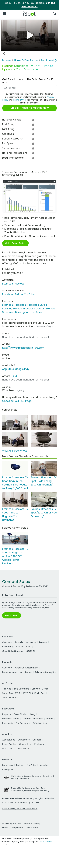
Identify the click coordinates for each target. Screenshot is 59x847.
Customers (24, 739)
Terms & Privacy (32, 823)
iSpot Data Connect (13, 651)
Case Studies (20, 714)
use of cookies (45, 841)
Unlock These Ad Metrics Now (29, 108)
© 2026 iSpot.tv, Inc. (11, 823)
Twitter (19, 294)
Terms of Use (19, 99)
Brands (19, 642)
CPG (28, 646)
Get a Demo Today (15, 243)
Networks (31, 642)
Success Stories (10, 718)
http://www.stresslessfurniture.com (23, 347)
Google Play (22, 369)
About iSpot (8, 739)
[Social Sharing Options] (4, 53)
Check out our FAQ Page (16, 401)
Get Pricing (24, 748)
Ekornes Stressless (13, 283)
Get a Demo (8, 748)
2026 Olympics (10, 697)
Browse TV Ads (40, 688)
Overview (7, 642)
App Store (8, 369)
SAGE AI (30, 651)
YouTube (29, 294)
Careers (37, 739)
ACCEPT (5, 845)
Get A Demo (11, 615)
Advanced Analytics (45, 672)
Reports (6, 714)
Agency (43, 642)
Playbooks (7, 723)
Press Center (9, 744)
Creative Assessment (26, 667)
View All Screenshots (14, 450)
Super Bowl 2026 (11, 693)
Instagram (7, 769)
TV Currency (23, 723)
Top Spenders (21, 688)
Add (15, 376)
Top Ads (6, 688)
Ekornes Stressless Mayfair (29, 308)
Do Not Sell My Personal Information (19, 808)
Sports (19, 646)
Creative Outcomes (32, 718)
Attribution (26, 672)
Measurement (9, 672)
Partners (39, 744)
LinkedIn (43, 765)
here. (37, 802)
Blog (32, 714)
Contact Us (25, 744)
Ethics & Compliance (12, 827)
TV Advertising (40, 723)
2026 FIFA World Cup (34, 693)
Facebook (8, 294)
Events (49, 718)
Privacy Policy (34, 605)
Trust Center (32, 827)
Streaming (7, 646)
